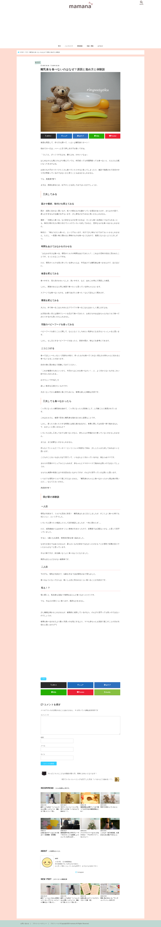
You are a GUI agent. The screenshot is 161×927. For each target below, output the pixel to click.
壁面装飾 (79, 46)
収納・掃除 (90, 46)
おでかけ (100, 46)
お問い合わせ (24, 923)
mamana (73, 923)
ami (56, 858)
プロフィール (54, 923)
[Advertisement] (80, 27)
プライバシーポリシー (40, 923)
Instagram (80, 872)
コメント (45, 715)
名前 (42, 737)
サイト (43, 754)
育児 (59, 46)
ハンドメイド (69, 46)
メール (43, 746)
